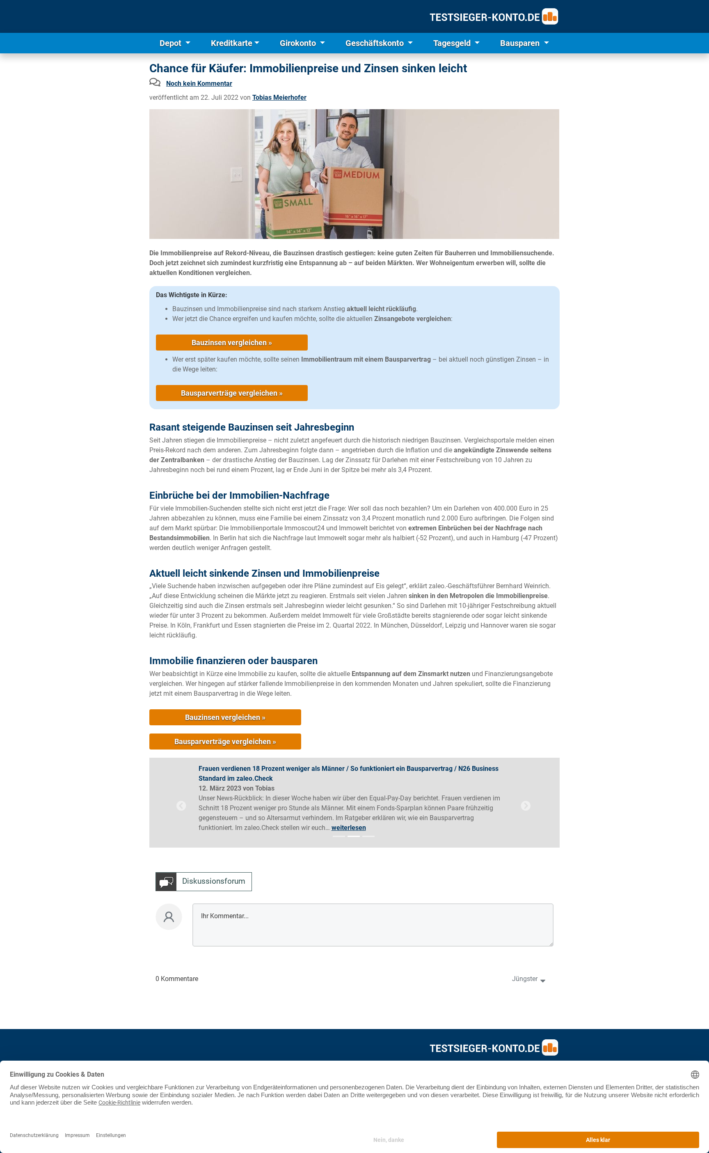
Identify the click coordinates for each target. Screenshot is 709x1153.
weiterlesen (349, 828)
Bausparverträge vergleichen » (232, 393)
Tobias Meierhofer (279, 97)
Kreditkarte (231, 43)
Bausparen (521, 43)
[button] (181, 806)
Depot (171, 43)
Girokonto (299, 43)
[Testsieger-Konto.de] (494, 16)
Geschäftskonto (375, 43)
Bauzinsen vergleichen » (232, 342)
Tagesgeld (453, 43)
